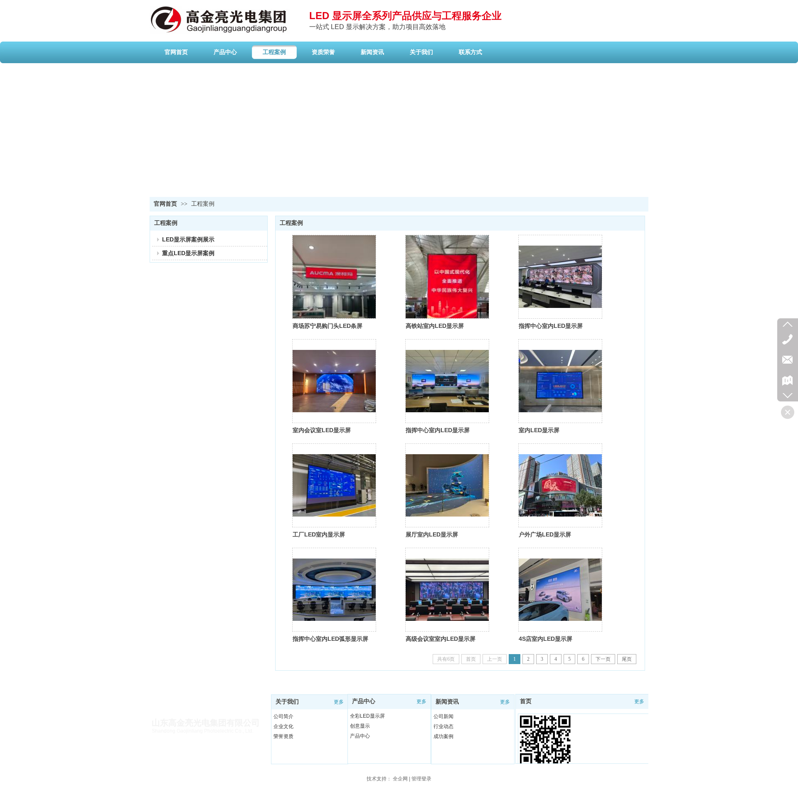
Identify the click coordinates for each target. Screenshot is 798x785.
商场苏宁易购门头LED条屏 (327, 325)
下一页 (603, 659)
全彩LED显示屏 (367, 716)
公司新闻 (443, 716)
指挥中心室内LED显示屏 (551, 325)
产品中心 (363, 701)
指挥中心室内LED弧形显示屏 (330, 638)
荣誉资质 (283, 736)
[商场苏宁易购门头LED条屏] (334, 277)
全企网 (400, 779)
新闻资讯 (447, 702)
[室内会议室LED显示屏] (334, 381)
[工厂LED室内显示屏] (334, 485)
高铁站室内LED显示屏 (435, 325)
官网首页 (165, 204)
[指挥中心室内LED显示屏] (560, 277)
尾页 (627, 659)
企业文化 (283, 726)
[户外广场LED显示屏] (560, 485)
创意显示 (360, 726)
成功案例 (443, 736)
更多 (339, 701)
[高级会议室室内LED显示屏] (447, 590)
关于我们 (287, 702)
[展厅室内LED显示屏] (447, 485)
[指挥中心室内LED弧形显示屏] (334, 590)
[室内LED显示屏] (560, 381)
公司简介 (283, 716)
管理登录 (421, 779)
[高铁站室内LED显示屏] (447, 277)
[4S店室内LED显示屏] (560, 590)
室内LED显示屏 (539, 430)
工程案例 (202, 204)
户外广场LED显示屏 (545, 534)
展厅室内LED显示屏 (432, 534)
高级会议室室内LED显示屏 (440, 638)
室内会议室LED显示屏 (322, 430)
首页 (526, 701)
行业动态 (443, 726)
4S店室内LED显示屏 (545, 638)
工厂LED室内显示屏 (319, 534)
